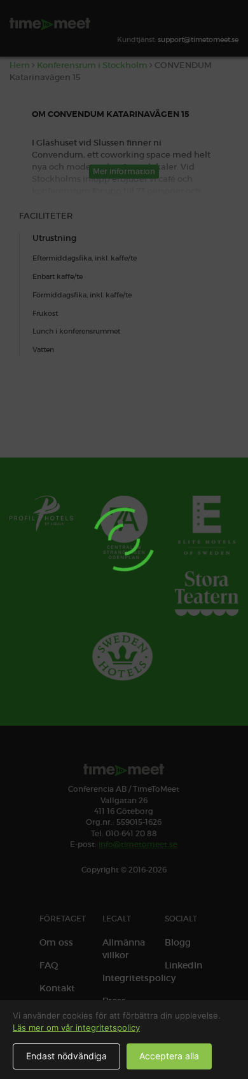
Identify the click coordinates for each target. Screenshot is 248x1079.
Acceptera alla (169, 1055)
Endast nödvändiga (66, 1055)
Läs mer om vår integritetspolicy (76, 1027)
